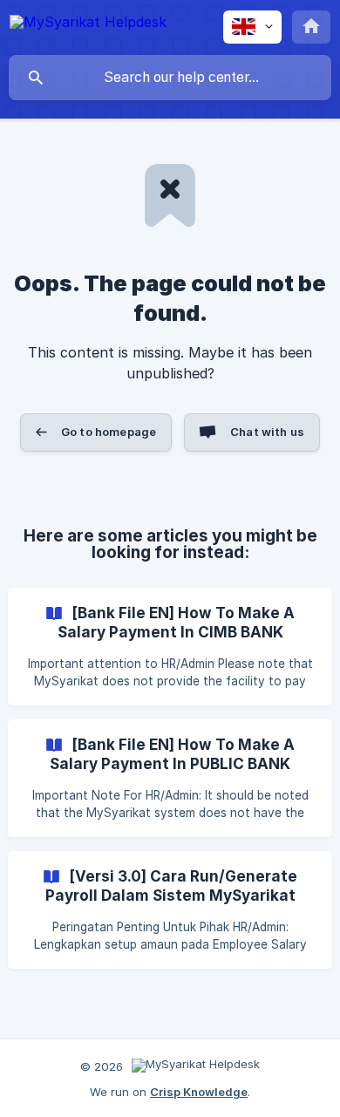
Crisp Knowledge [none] (199, 1092)
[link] (170, 646)
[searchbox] (170, 77)
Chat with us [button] (267, 432)
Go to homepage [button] (108, 432)
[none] (88, 24)
